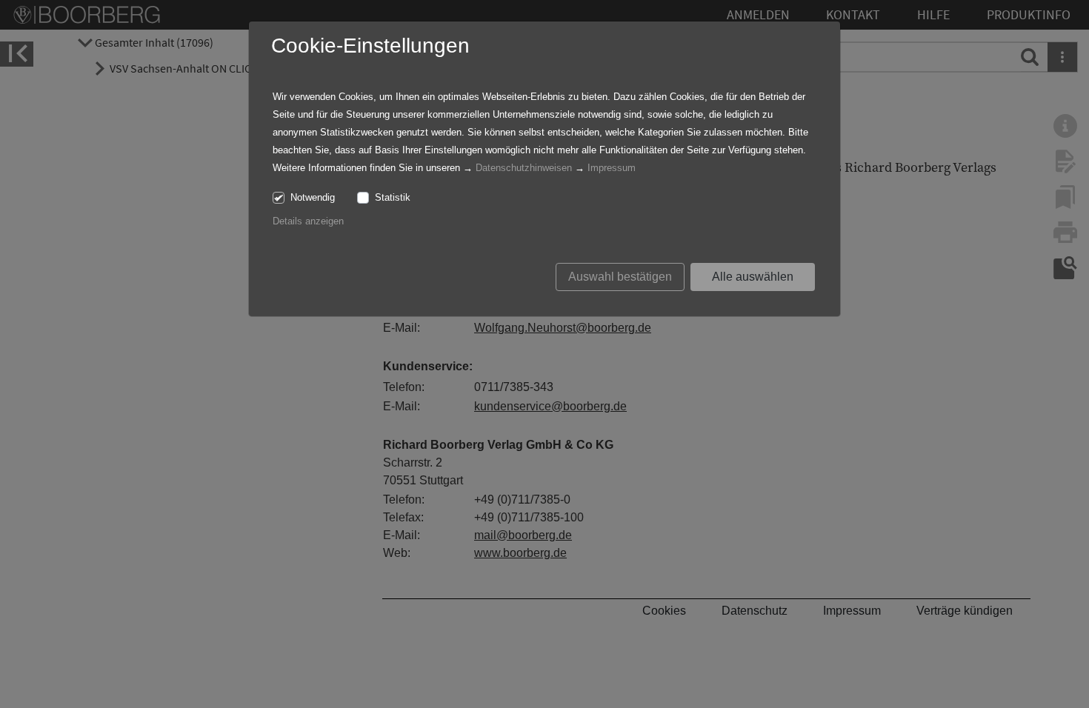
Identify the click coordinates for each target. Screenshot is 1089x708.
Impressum (611, 167)
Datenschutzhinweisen (524, 167)
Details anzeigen (308, 221)
